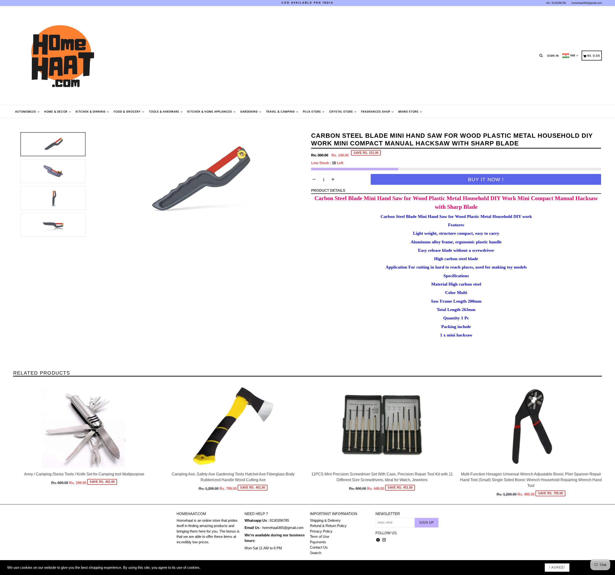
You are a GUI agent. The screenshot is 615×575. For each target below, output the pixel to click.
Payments (318, 542)
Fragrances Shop (376, 112)
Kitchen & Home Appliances (210, 112)
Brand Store (408, 112)
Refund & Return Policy (328, 526)
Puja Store (312, 112)
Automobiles (26, 112)
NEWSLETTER (387, 514)
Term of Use (319, 536)
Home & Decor (56, 112)
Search (315, 553)
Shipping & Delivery (325, 520)
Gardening (249, 112)
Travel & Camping (281, 112)
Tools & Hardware (164, 112)
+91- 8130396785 (556, 2)
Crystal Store (341, 112)
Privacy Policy (321, 531)
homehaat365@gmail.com (587, 2)
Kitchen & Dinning (91, 112)
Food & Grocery (128, 112)
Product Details (328, 190)
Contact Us (319, 547)
